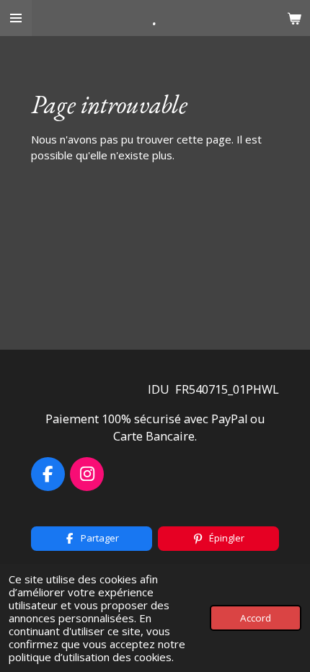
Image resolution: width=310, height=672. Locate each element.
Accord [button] (255, 617)
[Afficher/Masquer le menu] (16, 18)
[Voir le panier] (294, 18)
